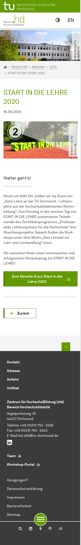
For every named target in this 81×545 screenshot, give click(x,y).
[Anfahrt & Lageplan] (40, 529)
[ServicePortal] (50, 529)
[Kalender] (30, 529)
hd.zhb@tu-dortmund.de (38, 436)
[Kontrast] (57, 20)
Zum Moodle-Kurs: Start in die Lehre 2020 (37, 279)
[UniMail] (60, 529)
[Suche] (20, 529)
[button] (19, 313)
